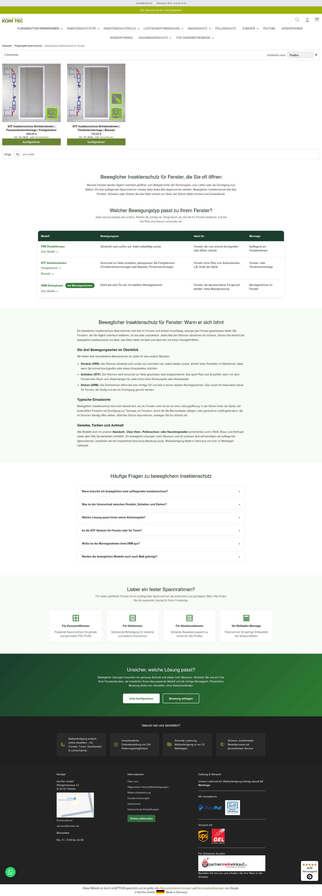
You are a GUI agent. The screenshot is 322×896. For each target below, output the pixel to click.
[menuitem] (39, 28)
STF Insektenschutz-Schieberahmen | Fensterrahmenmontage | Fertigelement (31, 128)
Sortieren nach (276, 55)
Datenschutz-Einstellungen (143, 809)
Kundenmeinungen (138, 798)
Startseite (7, 45)
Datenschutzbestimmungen (175, 888)
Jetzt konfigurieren (141, 698)
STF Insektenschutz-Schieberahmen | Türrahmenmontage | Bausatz (96, 128)
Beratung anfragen (181, 698)
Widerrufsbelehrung (139, 792)
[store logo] (147, 20)
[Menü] (316, 863)
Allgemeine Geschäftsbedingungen (148, 786)
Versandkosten (42, 137)
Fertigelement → (51, 268)
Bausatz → (47, 273)
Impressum (134, 803)
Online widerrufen (141, 818)
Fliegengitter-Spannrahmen (29, 45)
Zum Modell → (49, 251)
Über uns (132, 781)
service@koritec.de (68, 825)
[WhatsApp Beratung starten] (10, 872)
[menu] (161, 33)
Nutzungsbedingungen (211, 888)
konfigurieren (31, 142)
